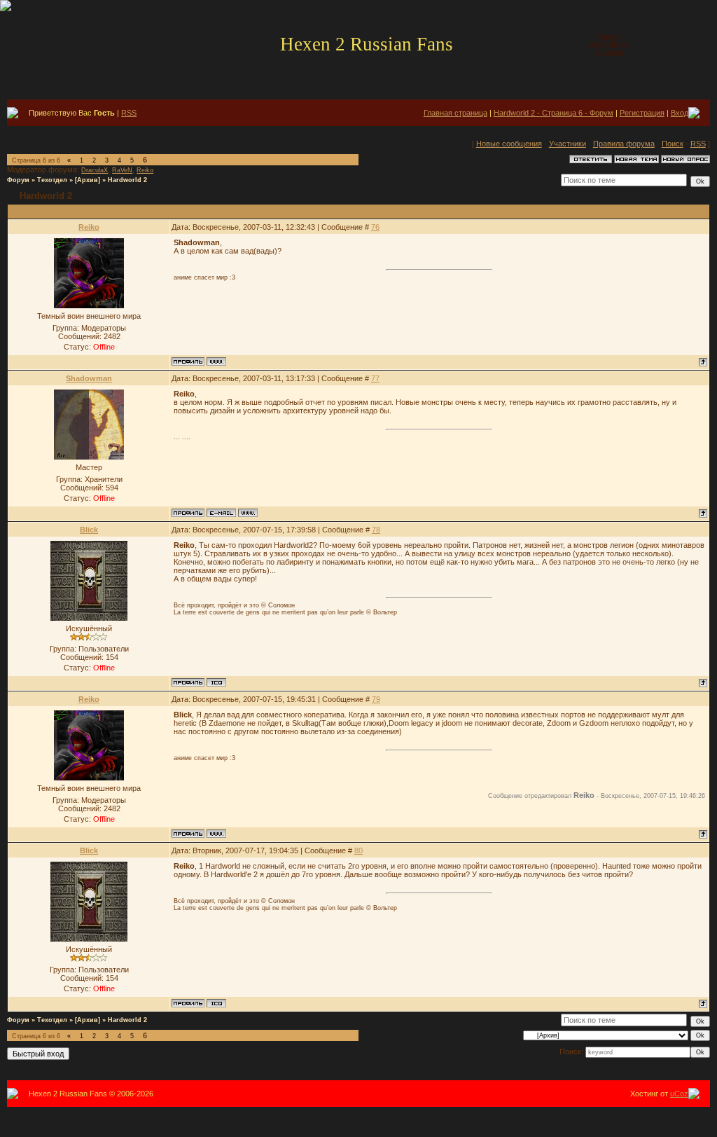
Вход (679, 113)
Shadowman (89, 378)
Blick (89, 529)
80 (358, 850)
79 (376, 699)
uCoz (679, 1093)
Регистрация (642, 113)
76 (375, 227)
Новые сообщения (509, 143)
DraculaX (94, 170)
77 (375, 378)
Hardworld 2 (127, 180)
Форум (18, 180)
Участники (567, 143)
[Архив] (87, 180)
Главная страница (455, 113)
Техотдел (52, 180)
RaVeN (122, 170)
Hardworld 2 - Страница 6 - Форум (553, 113)
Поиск (672, 143)
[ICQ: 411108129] (216, 682)
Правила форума (624, 143)
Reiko (145, 170)
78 (376, 529)
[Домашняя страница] (216, 361)
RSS (129, 113)
